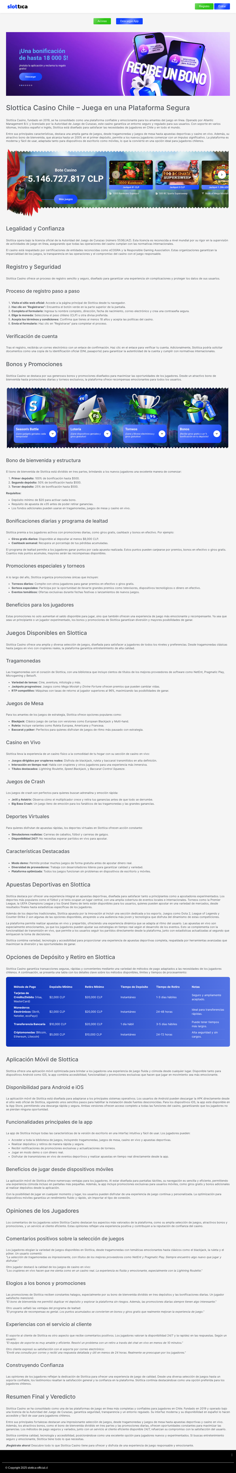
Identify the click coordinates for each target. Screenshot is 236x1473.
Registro (204, 6)
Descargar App (129, 21)
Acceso (102, 21)
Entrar (222, 6)
